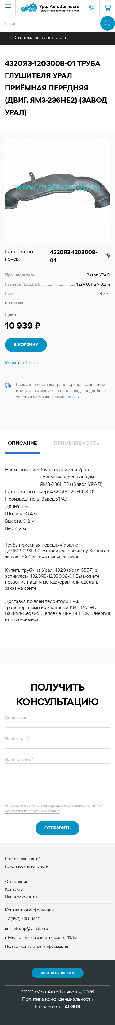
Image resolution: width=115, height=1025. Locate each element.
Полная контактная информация (36, 946)
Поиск (107, 23)
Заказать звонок (58, 973)
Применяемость (76, 443)
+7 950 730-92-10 (91, 7)
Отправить (57, 827)
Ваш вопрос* (19, 759)
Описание (22, 443)
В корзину (26, 344)
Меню (7, 7)
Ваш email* (17, 738)
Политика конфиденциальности (57, 999)
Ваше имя (15, 718)
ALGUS (72, 1006)
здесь (73, 396)
